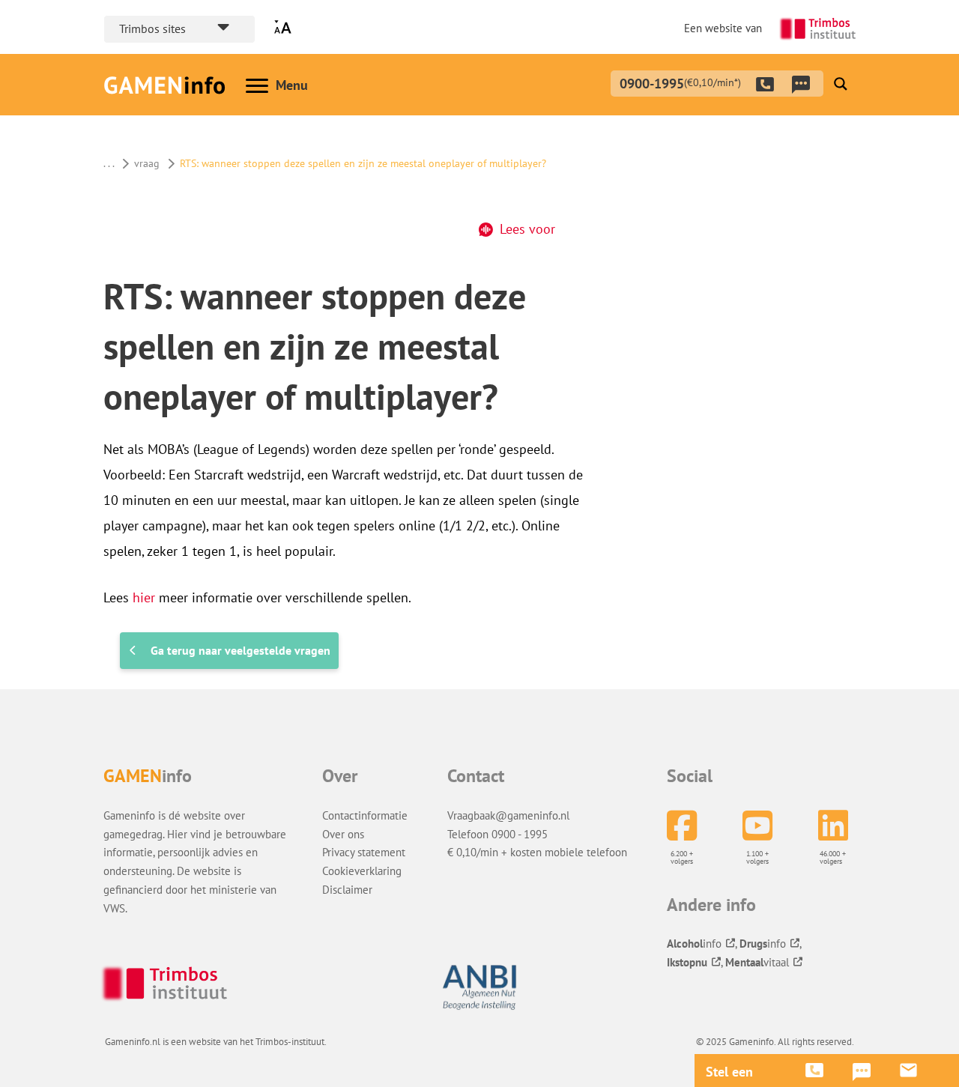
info (694, 943)
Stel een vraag (729, 1072)
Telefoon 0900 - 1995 (497, 833)
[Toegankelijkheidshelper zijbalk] (286, 27)
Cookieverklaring (362, 870)
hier (144, 597)
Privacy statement (363, 851)
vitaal (757, 961)
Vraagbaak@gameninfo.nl (508, 815)
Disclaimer (347, 889)
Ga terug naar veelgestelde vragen (240, 650)
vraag (147, 163)
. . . (108, 163)
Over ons (343, 833)
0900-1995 (680, 81)
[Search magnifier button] (841, 84)
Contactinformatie (365, 815)
